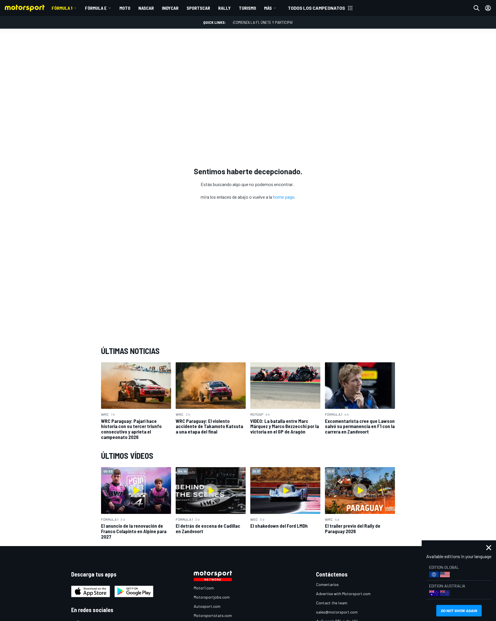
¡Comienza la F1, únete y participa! (263, 22)
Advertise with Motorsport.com (343, 593)
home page (283, 197)
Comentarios (327, 584)
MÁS (268, 8)
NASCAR (146, 8)
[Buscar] (476, 8)
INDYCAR (170, 8)
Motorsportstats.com (213, 615)
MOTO (124, 8)
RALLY (224, 8)
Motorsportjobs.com (212, 597)
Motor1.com (204, 587)
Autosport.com (207, 606)
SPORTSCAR (198, 8)
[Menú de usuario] (488, 8)
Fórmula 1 (62, 8)
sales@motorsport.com (337, 612)
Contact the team (331, 602)
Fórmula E (96, 8)
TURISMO (247, 8)
